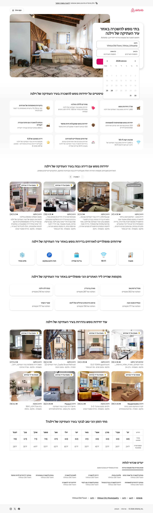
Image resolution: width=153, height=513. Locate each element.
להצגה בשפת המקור (63, 3)
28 (112, 90)
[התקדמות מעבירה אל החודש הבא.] (107, 61)
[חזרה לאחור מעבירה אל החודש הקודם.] (135, 61)
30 (135, 95)
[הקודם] (82, 177)
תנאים (117, 509)
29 (107, 90)
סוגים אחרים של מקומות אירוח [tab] (132, 468)
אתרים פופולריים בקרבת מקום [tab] (107, 468)
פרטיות (123, 509)
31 (130, 95)
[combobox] (117, 45)
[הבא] (71, 177)
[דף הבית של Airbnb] (137, 10)
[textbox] (129, 54)
